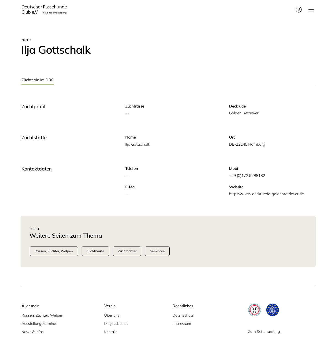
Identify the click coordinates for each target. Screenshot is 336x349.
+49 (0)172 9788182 (247, 175)
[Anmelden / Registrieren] (298, 9)
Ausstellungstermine (38, 323)
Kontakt (110, 331)
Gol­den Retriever (244, 112)
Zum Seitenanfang (264, 331)
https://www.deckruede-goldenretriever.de (266, 193)
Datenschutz (183, 315)
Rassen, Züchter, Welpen (42, 315)
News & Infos (32, 331)
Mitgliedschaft (116, 323)
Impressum (182, 323)
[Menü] (311, 9)
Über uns (111, 315)
